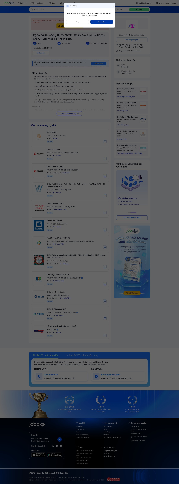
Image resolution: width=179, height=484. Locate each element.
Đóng (77, 22)
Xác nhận (101, 22)
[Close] (113, 6)
